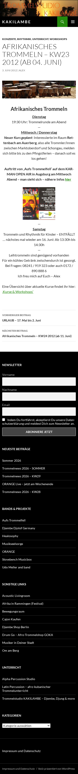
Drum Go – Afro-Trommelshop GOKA (27, 635)
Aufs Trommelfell (14, 520)
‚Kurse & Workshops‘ (17, 292)
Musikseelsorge (12, 544)
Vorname (8, 374)
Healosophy (10, 536)
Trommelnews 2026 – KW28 (21, 492)
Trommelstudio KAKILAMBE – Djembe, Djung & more (38, 698)
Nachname (9, 389)
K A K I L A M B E (16, 21)
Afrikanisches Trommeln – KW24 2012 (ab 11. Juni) (37, 333)
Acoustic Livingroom (16, 596)
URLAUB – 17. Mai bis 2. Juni (21, 317)
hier (68, 179)
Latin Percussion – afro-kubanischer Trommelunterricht (26, 688)
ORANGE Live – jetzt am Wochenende (27, 484)
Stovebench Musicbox (17, 559)
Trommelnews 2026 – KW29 (21, 476)
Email (6, 405)
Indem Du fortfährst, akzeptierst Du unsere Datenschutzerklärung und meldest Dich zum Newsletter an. (38, 421)
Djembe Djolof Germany (18, 528)
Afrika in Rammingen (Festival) (22, 603)
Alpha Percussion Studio (18, 679)
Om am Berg (10, 650)
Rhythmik (24, 39)
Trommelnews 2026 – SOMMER (23, 468)
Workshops (58, 39)
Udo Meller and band (16, 567)
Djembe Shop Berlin (15, 627)
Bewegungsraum (13, 611)
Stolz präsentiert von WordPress (56, 768)
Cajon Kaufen (11, 619)
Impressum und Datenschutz (21, 751)
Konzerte (9, 39)
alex (22, 70)
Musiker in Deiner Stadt (18, 642)
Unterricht (40, 39)
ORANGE (8, 551)
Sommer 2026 (11, 460)
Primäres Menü (73, 22)
